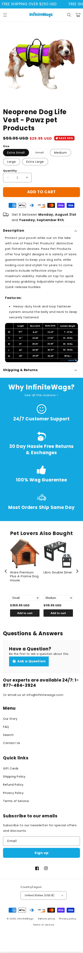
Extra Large (35, 162)
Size (6, 146)
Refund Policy (13, 785)
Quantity (10, 171)
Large (11, 162)
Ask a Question (31, 661)
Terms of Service (16, 801)
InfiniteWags (25, 918)
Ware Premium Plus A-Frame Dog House (24, 576)
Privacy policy (67, 918)
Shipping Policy (14, 777)
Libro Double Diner (58, 572)
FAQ (6, 727)
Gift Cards (11, 768)
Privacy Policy (13, 793)
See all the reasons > (41, 395)
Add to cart (24, 613)
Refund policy (46, 918)
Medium (60, 153)
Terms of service (43, 924)
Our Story (10, 719)
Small (41, 153)
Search (8, 735)
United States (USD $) (39, 895)
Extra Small (16, 153)
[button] (5, 15)
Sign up (41, 853)
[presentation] (6, 571)
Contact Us (11, 743)
